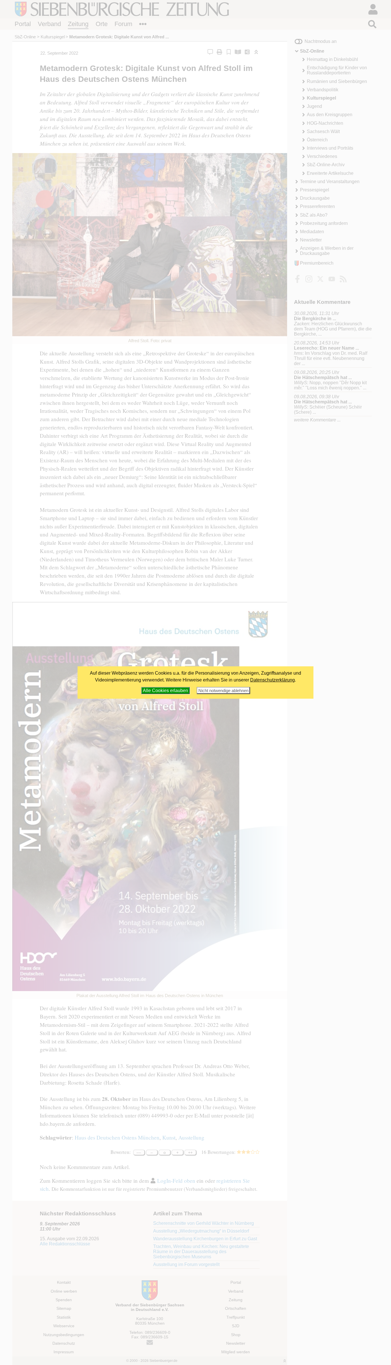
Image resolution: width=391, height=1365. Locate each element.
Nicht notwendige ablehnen (223, 690)
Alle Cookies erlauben (165, 690)
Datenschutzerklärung (272, 679)
